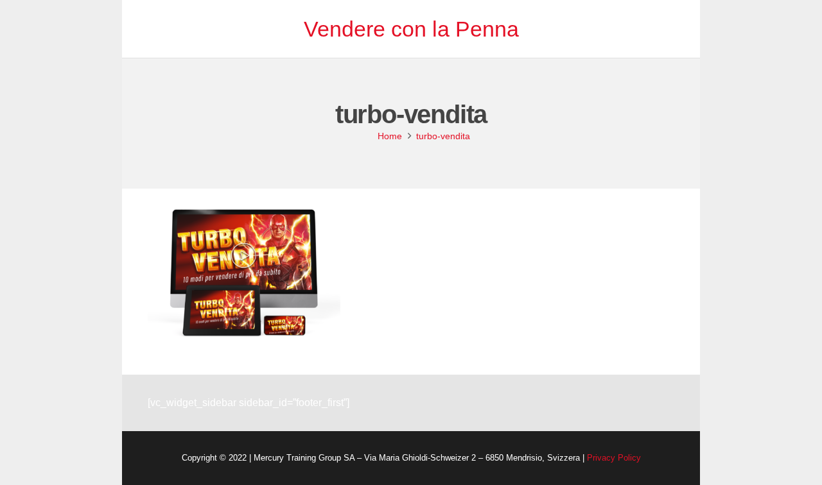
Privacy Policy (614, 458)
